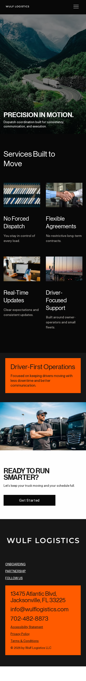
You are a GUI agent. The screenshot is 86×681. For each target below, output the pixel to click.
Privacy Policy (20, 633)
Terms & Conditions (25, 640)
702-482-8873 (29, 618)
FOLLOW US (14, 578)
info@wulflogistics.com (40, 609)
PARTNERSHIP (15, 571)
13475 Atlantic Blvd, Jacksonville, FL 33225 (38, 596)
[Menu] (76, 6)
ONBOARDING (15, 564)
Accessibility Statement (27, 626)
